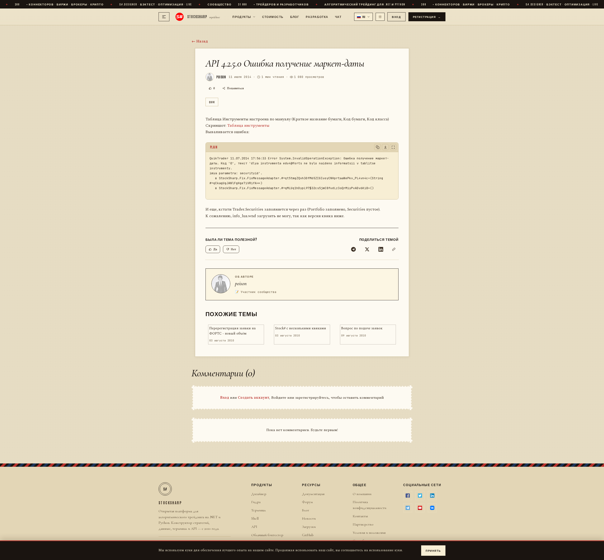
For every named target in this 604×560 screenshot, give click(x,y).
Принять (433, 550)
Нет (233, 249)
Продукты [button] (241, 16)
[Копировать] (377, 147)
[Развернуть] (393, 147)
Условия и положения (369, 532)
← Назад (200, 41)
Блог (294, 16)
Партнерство (363, 524)
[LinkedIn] (380, 249)
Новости (309, 518)
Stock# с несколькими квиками (300, 328)
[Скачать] (385, 147)
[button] (363, 17)
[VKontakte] (432, 507)
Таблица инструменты (248, 126)
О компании (362, 494)
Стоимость (273, 16)
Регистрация (427, 16)
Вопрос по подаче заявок (361, 328)
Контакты (360, 516)
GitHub (308, 535)
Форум (307, 502)
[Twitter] (367, 249)
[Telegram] (353, 249)
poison (241, 283)
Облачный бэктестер (267, 535)
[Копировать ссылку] (393, 249)
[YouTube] (419, 507)
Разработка (317, 16)
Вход (396, 16)
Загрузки (309, 527)
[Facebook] (407, 495)
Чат (338, 16)
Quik (212, 102)
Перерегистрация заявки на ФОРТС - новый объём (232, 331)
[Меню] (164, 16)
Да (215, 249)
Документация (313, 494)
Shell (255, 518)
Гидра (255, 502)
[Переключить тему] (380, 17)
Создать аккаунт (253, 397)
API (254, 527)
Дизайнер (258, 494)
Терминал (258, 510)
